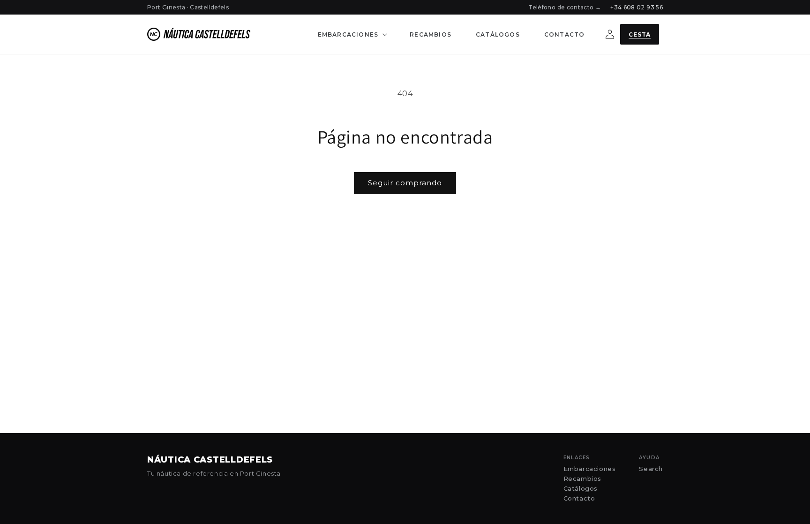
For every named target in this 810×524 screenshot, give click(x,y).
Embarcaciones (589, 469)
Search (651, 469)
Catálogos (580, 489)
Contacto (579, 498)
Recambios (582, 479)
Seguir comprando (405, 182)
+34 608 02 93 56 (636, 7)
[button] (351, 34)
